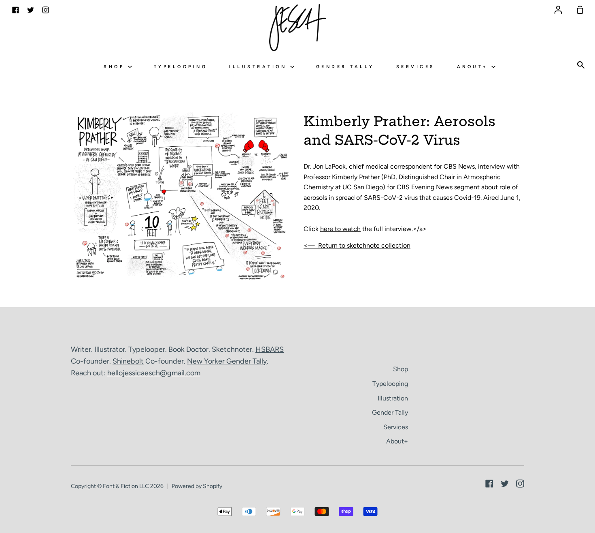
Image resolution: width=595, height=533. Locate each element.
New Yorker (206, 361)
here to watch (340, 229)
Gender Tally (345, 66)
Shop (116, 66)
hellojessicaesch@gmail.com (153, 372)
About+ (474, 66)
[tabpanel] (181, 197)
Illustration (259, 66)
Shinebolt (128, 361)
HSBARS (269, 349)
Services (415, 66)
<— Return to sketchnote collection (357, 245)
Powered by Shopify (197, 486)
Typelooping (181, 66)
